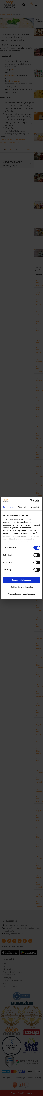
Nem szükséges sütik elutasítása (21, 594)
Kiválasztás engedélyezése (21, 587)
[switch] (36, 555)
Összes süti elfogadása (21, 580)
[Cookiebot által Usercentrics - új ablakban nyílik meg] (30, 500)
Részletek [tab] (22, 507)
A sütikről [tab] (35, 507)
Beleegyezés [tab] (8, 507)
